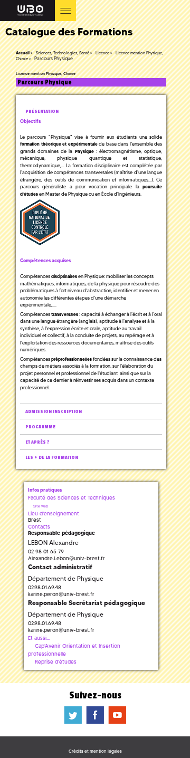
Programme (40, 427)
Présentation (42, 111)
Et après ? (37, 442)
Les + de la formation (51, 457)
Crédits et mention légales (95, 751)
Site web (40, 506)
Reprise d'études (56, 661)
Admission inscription (53, 412)
